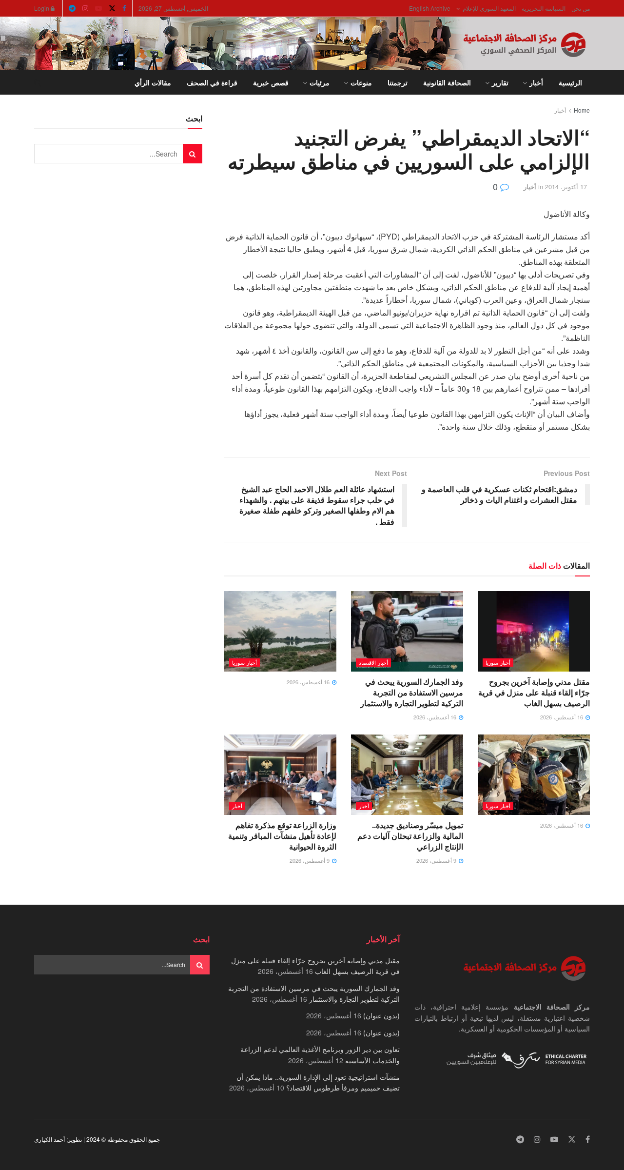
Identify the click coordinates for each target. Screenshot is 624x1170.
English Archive (429, 8)
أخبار (536, 82)
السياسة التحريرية (544, 8)
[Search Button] (37, 82)
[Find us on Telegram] (72, 8)
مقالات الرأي (153, 82)
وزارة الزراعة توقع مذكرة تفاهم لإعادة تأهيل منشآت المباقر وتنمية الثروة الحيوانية (282, 836)
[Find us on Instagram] (85, 8)
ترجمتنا (398, 82)
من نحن (580, 8)
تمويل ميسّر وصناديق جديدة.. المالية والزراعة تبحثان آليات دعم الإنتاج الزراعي (410, 836)
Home (582, 110)
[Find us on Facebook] (124, 8)
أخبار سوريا (498, 662)
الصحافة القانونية (447, 82)
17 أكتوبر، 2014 (566, 186)
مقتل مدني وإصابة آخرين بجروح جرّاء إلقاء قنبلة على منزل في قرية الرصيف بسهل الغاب (534, 692)
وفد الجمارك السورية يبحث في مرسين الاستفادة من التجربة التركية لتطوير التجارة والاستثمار (411, 692)
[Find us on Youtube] (98, 8)
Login (42, 8)
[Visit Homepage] (526, 44)
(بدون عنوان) (381, 1015)
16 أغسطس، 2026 (562, 717)
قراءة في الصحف (212, 82)
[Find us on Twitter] (112, 8)
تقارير (500, 82)
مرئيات (320, 82)
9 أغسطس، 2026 (437, 860)
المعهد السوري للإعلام (489, 8)
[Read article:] (280, 631)
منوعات (361, 82)
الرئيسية (570, 82)
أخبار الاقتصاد (373, 662)
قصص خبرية (271, 82)
